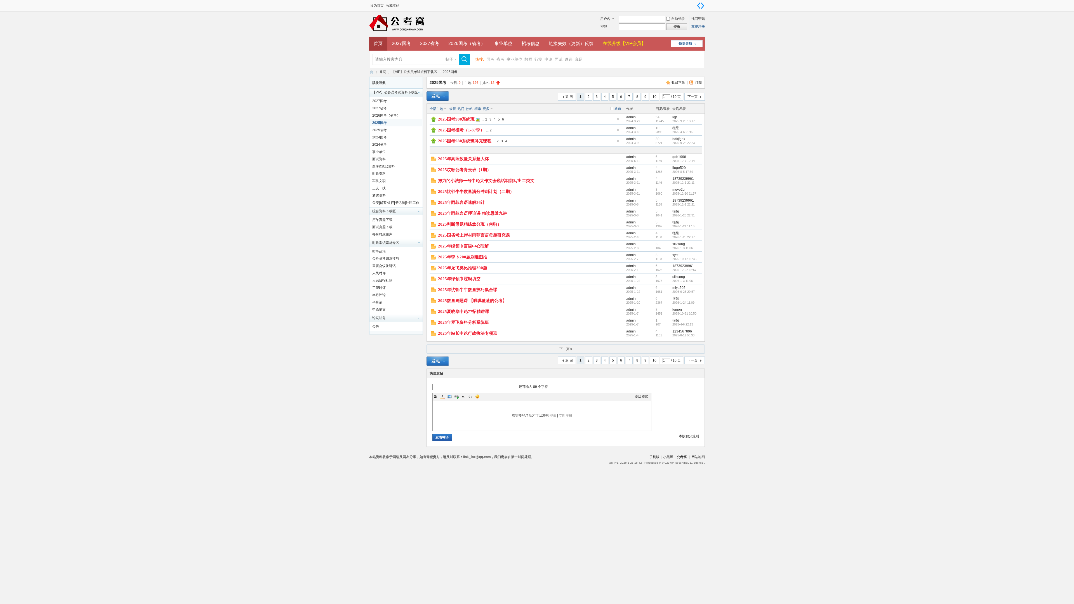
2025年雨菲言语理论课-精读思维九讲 (472, 213)
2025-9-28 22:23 (683, 143)
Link (456, 396)
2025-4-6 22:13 (682, 324)
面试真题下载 (382, 227)
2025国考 (450, 72)
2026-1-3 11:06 (682, 248)
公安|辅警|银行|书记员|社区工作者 (395, 203)
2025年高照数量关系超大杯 (463, 159)
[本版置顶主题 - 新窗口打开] (433, 120)
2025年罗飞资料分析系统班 (463, 322)
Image (449, 396)
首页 (378, 43)
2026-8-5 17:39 (682, 171)
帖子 (449, 59)
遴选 (569, 59)
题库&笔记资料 (383, 166)
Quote (463, 396)
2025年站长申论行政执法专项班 (467, 333)
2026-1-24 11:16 (683, 226)
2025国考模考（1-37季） (461, 130)
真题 (579, 59)
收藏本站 (392, 6)
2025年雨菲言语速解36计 (461, 202)
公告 (375, 327)
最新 (452, 109)
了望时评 (379, 288)
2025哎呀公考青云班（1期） (464, 169)
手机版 (654, 457)
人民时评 (379, 273)
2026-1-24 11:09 (683, 302)
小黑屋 (668, 457)
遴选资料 (379, 195)
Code (470, 396)
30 (658, 139)
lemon (677, 310)
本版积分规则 (689, 436)
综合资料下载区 (384, 211)
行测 (538, 59)
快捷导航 (685, 44)
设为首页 (377, 6)
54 (658, 117)
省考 (500, 59)
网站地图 (698, 457)
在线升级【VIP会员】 (624, 43)
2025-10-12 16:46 (684, 259)
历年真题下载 (382, 220)
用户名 (605, 19)
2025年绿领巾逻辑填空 (459, 279)
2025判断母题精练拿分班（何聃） (469, 224)
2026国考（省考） (466, 43)
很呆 (675, 128)
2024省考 (379, 145)
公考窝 (682, 457)
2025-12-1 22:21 (683, 204)
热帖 (469, 109)
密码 (603, 27)
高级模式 (641, 396)
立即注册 (698, 27)
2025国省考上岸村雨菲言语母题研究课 (474, 235)
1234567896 (682, 331)
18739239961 (683, 179)
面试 (558, 59)
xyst (675, 255)
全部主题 (436, 109)
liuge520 (679, 168)
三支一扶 (379, 188)
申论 (548, 59)
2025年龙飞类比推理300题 (462, 268)
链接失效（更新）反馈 (571, 43)
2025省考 (379, 130)
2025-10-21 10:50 (684, 313)
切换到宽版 (700, 5)
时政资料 (379, 174)
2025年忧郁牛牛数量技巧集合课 (467, 289)
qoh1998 (679, 157)
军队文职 (379, 181)
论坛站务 (379, 318)
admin (631, 117)
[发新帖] (438, 96)
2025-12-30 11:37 (684, 193)
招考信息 (531, 43)
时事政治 (379, 251)
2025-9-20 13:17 (683, 121)
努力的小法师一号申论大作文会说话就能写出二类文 (486, 180)
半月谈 (377, 302)
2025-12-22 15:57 (684, 270)
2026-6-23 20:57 (683, 291)
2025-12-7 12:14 (683, 160)
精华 (477, 109)
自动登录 (678, 19)
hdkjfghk (678, 139)
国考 (490, 59)
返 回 (569, 97)
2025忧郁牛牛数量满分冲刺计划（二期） (476, 191)
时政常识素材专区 (385, 243)
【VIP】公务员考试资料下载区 (414, 72)
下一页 (692, 97)
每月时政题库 (382, 234)
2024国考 (379, 137)
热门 (461, 109)
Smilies (477, 396)
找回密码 (698, 19)
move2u (678, 190)
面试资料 (379, 159)
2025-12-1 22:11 (683, 182)
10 (654, 97)
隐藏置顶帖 (618, 119)
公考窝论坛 (371, 72)
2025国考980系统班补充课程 (464, 141)
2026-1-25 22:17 (683, 237)
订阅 (698, 82)
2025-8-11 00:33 (683, 335)
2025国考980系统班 (456, 119)
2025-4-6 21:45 (682, 132)
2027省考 (429, 43)
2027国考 (401, 43)
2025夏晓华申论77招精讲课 (463, 311)
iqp (674, 117)
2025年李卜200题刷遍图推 (462, 257)
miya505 (679, 288)
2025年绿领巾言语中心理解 (463, 246)
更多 (486, 109)
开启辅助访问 (695, 3)
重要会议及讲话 (384, 266)
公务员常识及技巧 (385, 259)
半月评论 (379, 295)
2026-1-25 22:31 (683, 215)
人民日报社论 (382, 280)
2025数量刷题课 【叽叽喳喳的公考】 (472, 300)
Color (442, 396)
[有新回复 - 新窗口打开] (433, 160)
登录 (553, 415)
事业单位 (503, 43)
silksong (678, 244)
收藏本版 (679, 82)
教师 (528, 59)
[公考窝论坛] (422, 33)
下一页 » (565, 349)
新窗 (617, 108)
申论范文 (379, 310)
